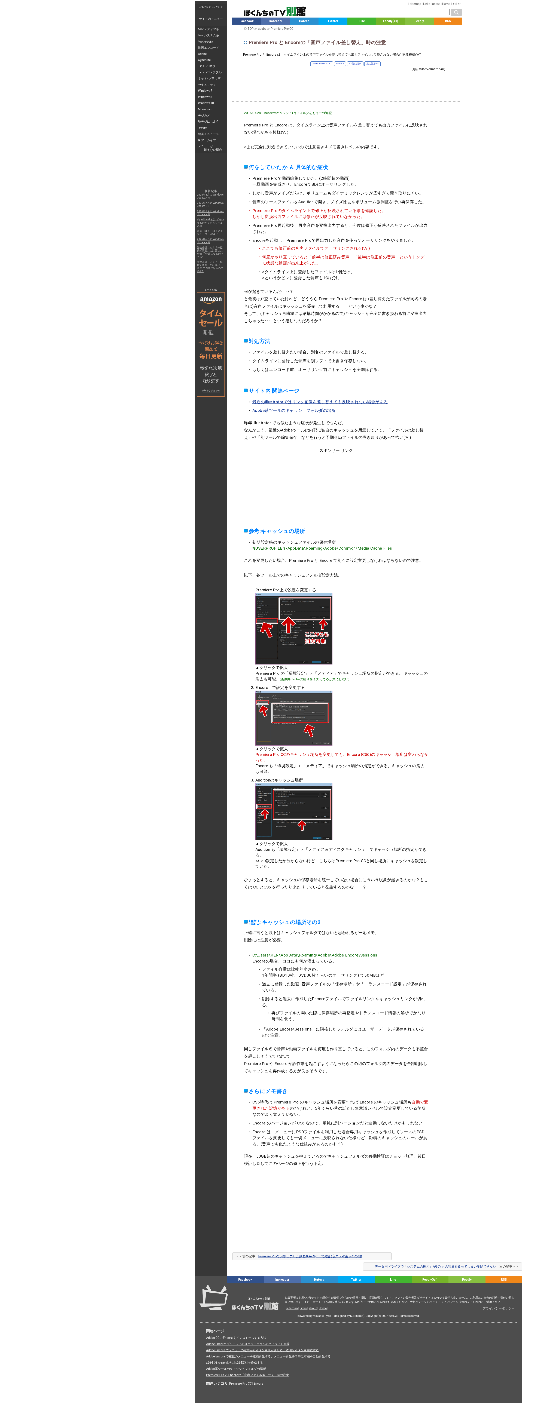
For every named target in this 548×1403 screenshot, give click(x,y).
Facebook (247, 21)
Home (446, 4)
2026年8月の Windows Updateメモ (210, 196)
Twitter (333, 21)
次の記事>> (372, 63)
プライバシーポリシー (498, 1308)
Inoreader (275, 21)
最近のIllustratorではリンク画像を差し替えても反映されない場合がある (320, 401)
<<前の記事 (355, 63)
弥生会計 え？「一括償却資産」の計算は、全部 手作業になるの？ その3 (210, 267)
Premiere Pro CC (322, 63)
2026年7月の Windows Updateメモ (210, 205)
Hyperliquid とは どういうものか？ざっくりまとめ (210, 222)
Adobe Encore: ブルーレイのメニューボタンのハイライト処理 (247, 1344)
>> (460, 4)
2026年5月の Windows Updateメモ (210, 241)
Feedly (419, 21)
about (436, 4)
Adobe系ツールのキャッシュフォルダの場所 (293, 410)
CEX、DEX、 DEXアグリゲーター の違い (210, 233)
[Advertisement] (347, 82)
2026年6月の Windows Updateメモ (210, 213)
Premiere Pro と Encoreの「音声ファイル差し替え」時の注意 (247, 1375)
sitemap (415, 4)
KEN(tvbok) (357, 1315)
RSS (448, 21)
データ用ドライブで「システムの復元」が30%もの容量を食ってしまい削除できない (435, 1266)
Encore (340, 63)
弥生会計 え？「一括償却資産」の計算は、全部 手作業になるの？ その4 (210, 252)
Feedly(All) (390, 21)
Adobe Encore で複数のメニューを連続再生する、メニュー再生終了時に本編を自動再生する (268, 1356)
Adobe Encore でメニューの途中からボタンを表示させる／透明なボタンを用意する (262, 1350)
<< (454, 4)
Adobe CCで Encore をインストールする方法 (236, 1337)
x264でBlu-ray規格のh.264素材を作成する (234, 1362)
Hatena (304, 21)
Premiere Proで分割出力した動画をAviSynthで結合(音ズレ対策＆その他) (310, 1256)
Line (362, 21)
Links (426, 4)
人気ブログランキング (211, 6)
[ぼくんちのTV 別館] (296, 1287)
